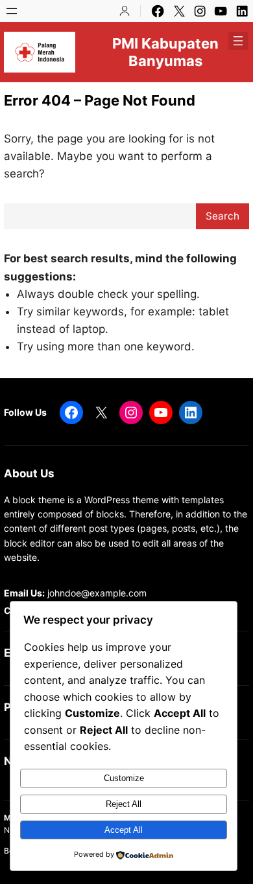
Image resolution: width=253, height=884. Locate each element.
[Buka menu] (11, 11)
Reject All (123, 804)
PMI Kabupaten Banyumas (165, 52)
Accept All (123, 830)
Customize (124, 778)
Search (222, 216)
